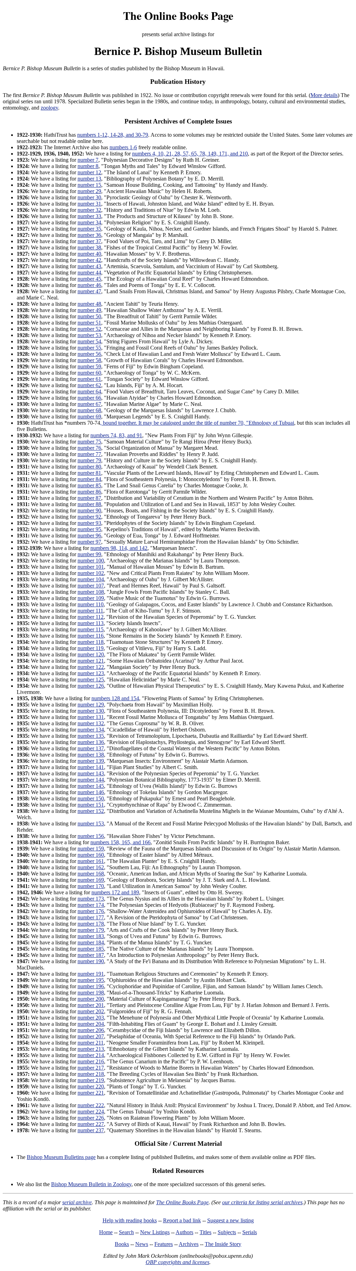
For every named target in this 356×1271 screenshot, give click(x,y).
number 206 (91, 1030)
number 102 (91, 573)
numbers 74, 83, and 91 (116, 435)
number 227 (91, 1124)
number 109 (91, 598)
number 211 (91, 1043)
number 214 (91, 1055)
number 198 (91, 993)
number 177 (91, 917)
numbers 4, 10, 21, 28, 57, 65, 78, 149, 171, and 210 (190, 154)
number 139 (91, 761)
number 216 (91, 1061)
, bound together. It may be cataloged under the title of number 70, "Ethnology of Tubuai (197, 423)
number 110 (91, 604)
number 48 (89, 304)
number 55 (89, 348)
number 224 (91, 1111)
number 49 (89, 310)
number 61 (89, 379)
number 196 (91, 986)
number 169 (91, 880)
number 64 (89, 391)
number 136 (91, 742)
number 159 (91, 849)
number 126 (91, 686)
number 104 (91, 579)
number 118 (91, 642)
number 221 (91, 1093)
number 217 (91, 1068)
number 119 (91, 648)
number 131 (91, 717)
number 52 (89, 329)
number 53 (89, 335)
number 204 (91, 1024)
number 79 (89, 460)
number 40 (89, 254)
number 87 (89, 498)
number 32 (89, 210)
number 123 (91, 673)
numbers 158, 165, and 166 (120, 842)
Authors (184, 1232)
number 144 (91, 780)
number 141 (91, 767)
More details (324, 95)
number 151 (91, 805)
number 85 (89, 485)
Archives (189, 1244)
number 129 (91, 705)
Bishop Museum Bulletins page (61, 1157)
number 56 (89, 354)
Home (106, 1232)
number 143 (91, 773)
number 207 (91, 1036)
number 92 (89, 517)
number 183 (91, 936)
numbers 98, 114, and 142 (118, 548)
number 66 (89, 398)
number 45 (89, 279)
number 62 (89, 385)
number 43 (89, 266)
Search (126, 1232)
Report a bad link (182, 1220)
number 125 (91, 679)
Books (122, 1244)
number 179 (91, 930)
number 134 (91, 730)
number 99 (89, 554)
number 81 (89, 473)
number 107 (91, 586)
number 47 (89, 291)
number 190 (91, 961)
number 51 (89, 323)
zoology (49, 108)
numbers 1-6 (123, 147)
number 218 (91, 1074)
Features (163, 1244)
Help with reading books (130, 1220)
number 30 (89, 197)
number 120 (91, 654)
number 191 (91, 974)
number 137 (91, 748)
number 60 (89, 373)
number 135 (91, 736)
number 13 (89, 179)
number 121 (91, 661)
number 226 (91, 1118)
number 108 (91, 592)
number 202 (91, 1011)
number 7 (88, 160)
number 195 (91, 980)
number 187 (91, 955)
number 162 (91, 867)
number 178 (91, 924)
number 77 (89, 454)
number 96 (89, 535)
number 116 (91, 636)
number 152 (91, 811)
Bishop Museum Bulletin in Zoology (91, 1184)
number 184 (91, 942)
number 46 (89, 285)
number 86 (89, 492)
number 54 (89, 341)
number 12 (89, 172)
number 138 (91, 755)
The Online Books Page (178, 15)
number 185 (91, 949)
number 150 (91, 798)
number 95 (89, 529)
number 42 (89, 260)
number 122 (91, 667)
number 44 (89, 272)
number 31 (89, 204)
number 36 (89, 235)
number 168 (91, 874)
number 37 (89, 241)
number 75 (89, 442)
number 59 (89, 366)
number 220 (91, 1086)
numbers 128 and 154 (115, 698)
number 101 (91, 567)
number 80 (89, 467)
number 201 (91, 1005)
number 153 (91, 823)
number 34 (89, 222)
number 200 (91, 999)
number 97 (89, 542)
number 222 (91, 1105)
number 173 (91, 899)
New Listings (155, 1232)
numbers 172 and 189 (115, 892)
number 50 (89, 316)
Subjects (227, 1232)
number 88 (89, 504)
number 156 (91, 836)
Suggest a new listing (230, 1220)
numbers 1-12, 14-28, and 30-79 (112, 135)
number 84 (89, 479)
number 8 (88, 166)
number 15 (89, 185)
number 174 (91, 905)
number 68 (89, 410)
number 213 (91, 1049)
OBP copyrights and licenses (177, 1262)
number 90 (89, 510)
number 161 (91, 861)
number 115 (91, 629)
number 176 (91, 911)
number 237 (91, 1130)
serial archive (77, 1202)
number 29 (89, 191)
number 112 (91, 617)
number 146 (91, 792)
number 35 (89, 229)
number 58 (89, 360)
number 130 (91, 711)
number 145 (91, 786)
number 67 (89, 404)
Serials (249, 1232)
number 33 (89, 216)
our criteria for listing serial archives (262, 1202)
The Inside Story (223, 1244)
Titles (205, 1232)
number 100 (91, 560)
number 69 (89, 416)
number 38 (89, 247)
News (141, 1244)
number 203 (91, 1018)
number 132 (91, 723)
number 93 (89, 523)
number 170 (91, 886)
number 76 (89, 448)
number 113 (91, 623)
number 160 (91, 855)
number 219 (91, 1080)
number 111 (90, 611)
